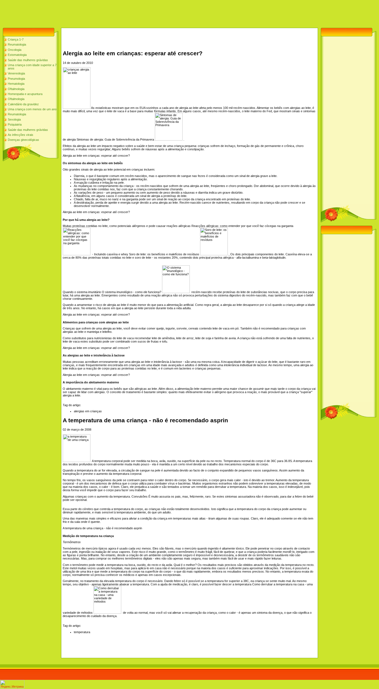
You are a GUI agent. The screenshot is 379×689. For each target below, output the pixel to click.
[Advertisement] (101, 12)
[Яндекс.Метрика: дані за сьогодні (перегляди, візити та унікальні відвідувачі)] (12, 684)
